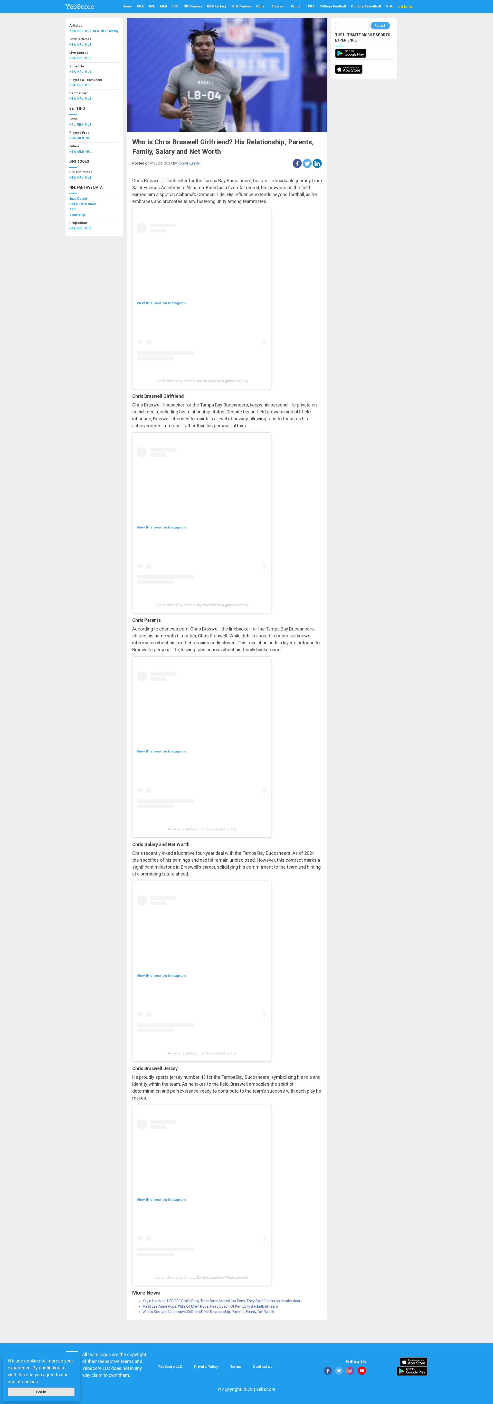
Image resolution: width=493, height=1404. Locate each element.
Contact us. (263, 1366)
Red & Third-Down (82, 204)
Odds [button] (260, 6)
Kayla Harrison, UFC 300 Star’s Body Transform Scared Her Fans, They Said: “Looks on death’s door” (222, 1301)
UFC (175, 6)
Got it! (41, 1392)
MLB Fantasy (241, 6)
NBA (140, 6)
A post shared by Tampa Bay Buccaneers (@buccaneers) (201, 381)
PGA (311, 6)
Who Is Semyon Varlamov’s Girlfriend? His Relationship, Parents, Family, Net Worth (208, 1312)
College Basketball (366, 6)
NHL (389, 6)
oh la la (405, 6)
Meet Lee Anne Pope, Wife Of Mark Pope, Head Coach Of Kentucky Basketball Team (210, 1306)
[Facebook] (297, 163)
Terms (235, 1366)
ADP (72, 209)
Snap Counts (78, 198)
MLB (163, 6)
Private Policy (206, 1366)
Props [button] (295, 6)
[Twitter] (307, 163)
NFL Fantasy (193, 6)
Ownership (77, 215)
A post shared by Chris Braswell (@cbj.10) (202, 829)
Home (127, 6)
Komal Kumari (189, 163)
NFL (152, 6)
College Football (333, 6)
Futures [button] (277, 6)
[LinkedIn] (317, 163)
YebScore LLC (170, 1366)
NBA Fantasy (216, 6)
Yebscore (266, 1389)
